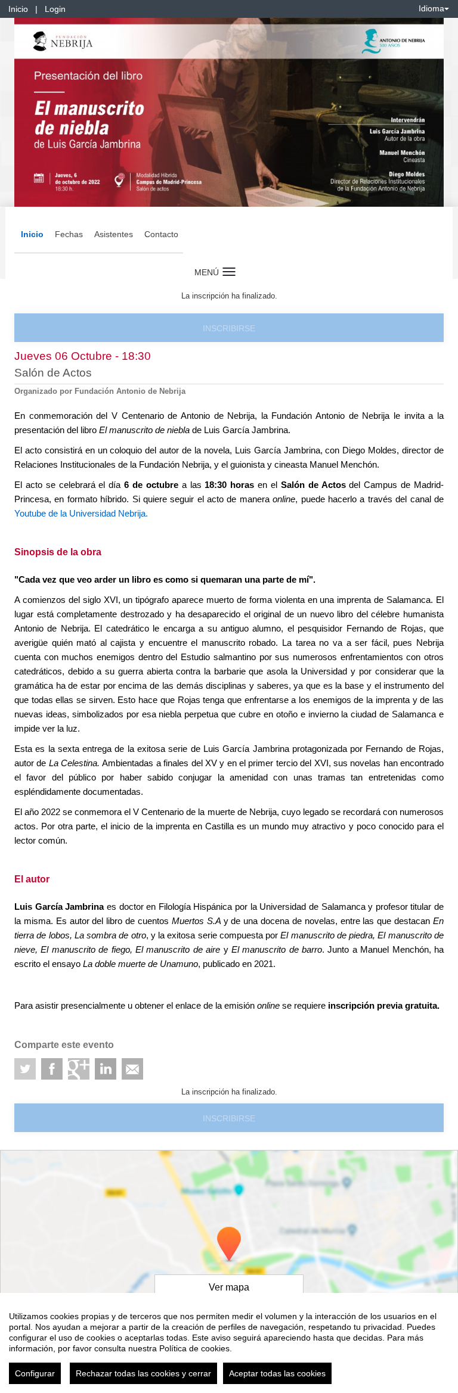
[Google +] (78, 1069)
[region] (229, 1343)
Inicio (18, 9)
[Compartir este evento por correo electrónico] (132, 1069)
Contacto (161, 234)
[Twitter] (25, 1069)
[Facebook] (52, 1069)
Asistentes (113, 234)
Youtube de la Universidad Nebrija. (81, 513)
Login (55, 9)
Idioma (431, 8)
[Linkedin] (105, 1069)
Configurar (35, 1373)
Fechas (69, 234)
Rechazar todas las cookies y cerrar (143, 1373)
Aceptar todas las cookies (277, 1373)
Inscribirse (229, 328)
